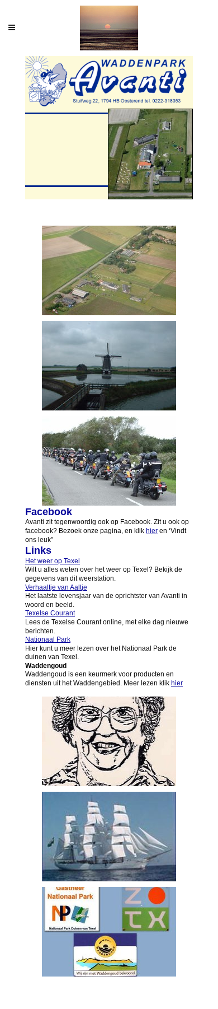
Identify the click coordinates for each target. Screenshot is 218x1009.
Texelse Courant (50, 613)
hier (152, 531)
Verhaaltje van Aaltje (56, 587)
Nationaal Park (47, 639)
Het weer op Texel (52, 561)
